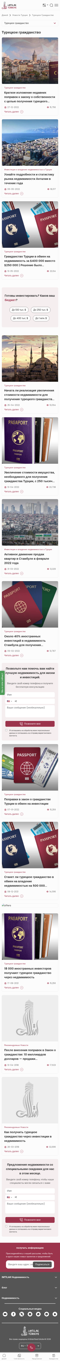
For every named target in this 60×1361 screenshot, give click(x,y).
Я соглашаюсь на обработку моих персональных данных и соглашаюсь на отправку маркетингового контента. (30, 733)
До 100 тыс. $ (19, 309)
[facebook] (13, 1314)
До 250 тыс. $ (40, 309)
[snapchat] (55, 1314)
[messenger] (46, 1314)
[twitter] (21, 1314)
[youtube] (5, 1314)
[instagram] (30, 1314)
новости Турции (20, 15)
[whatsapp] (38, 1314)
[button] (9, 701)
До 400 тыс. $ (20, 318)
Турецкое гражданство (43, 15)
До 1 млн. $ (41, 318)
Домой (5, 15)
